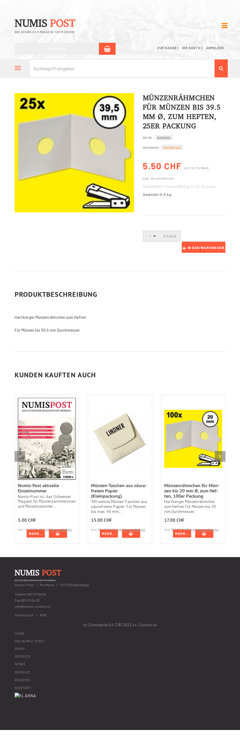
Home (20, 633)
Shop (20, 648)
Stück (169, 236)
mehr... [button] (36, 533)
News (20, 664)
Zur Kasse (166, 48)
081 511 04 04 (36, 594)
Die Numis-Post (30, 641)
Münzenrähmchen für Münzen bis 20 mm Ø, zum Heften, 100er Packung (192, 490)
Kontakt (23, 687)
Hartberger (172, 147)
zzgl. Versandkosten (158, 178)
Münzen (22, 680)
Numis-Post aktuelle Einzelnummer (38, 488)
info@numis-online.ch (32, 606)
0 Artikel (57, 49)
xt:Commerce (145, 624)
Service (23, 656)
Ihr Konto (191, 48)
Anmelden (215, 48)
